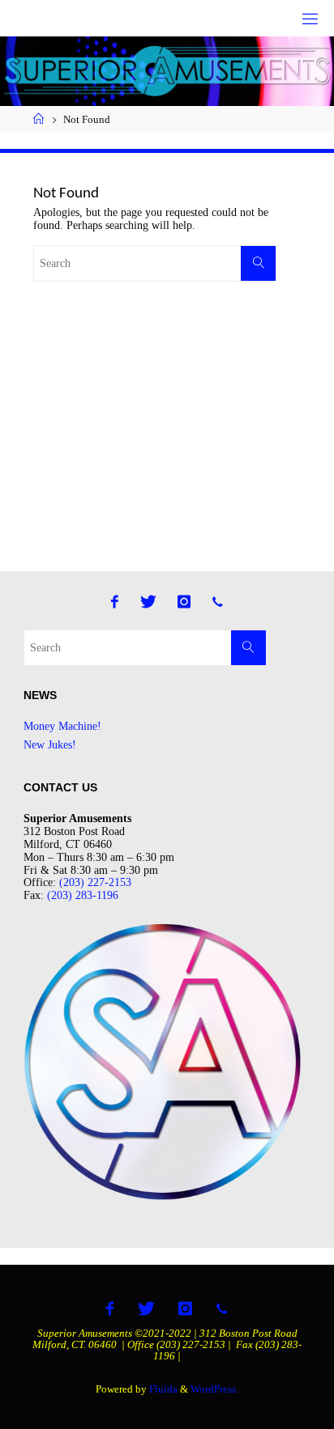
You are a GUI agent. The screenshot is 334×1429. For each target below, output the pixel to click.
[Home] (38, 119)
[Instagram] (184, 601)
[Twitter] (148, 601)
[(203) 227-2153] (217, 601)
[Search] (258, 263)
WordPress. (214, 1389)
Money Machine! (62, 725)
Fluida (162, 1389)
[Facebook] (115, 601)
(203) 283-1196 (82, 894)
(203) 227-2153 (95, 882)
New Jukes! (50, 744)
